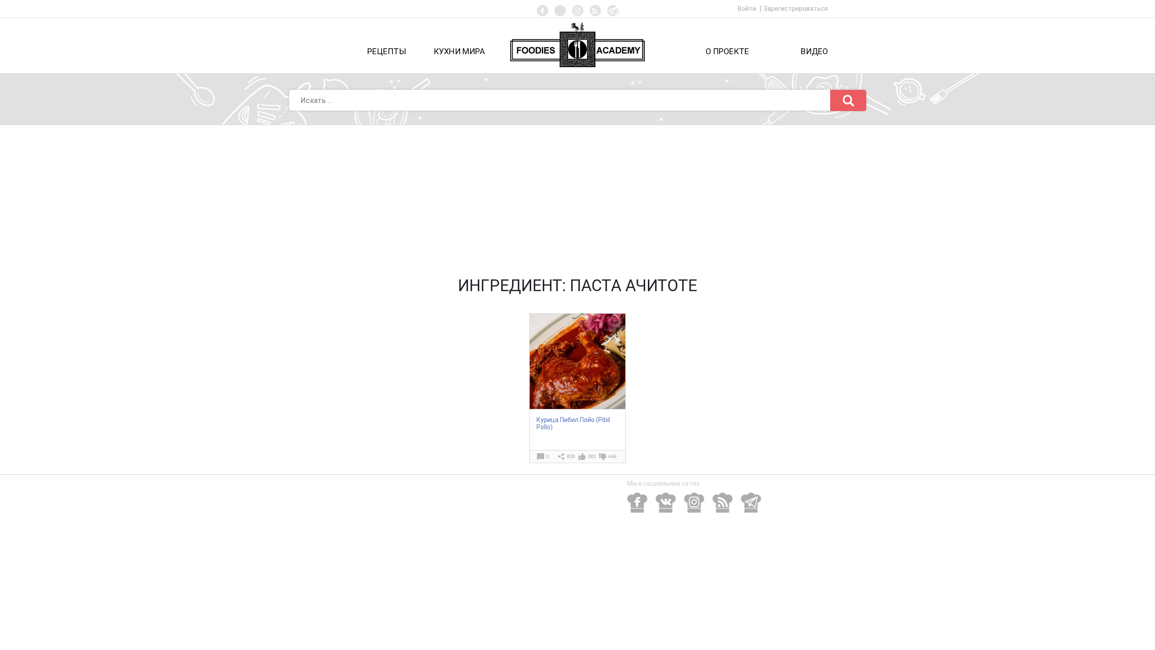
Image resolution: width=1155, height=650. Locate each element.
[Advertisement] (577, 193)
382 (591, 457)
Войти (748, 8)
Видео (814, 51)
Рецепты (386, 51)
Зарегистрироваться (795, 8)
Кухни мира (459, 51)
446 (612, 457)
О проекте (727, 51)
